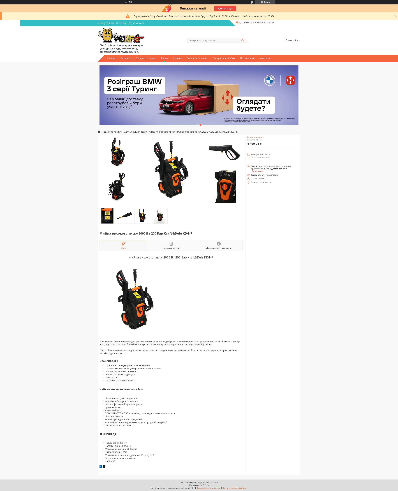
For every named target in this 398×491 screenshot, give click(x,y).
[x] (104, 467)
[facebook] (101, 467)
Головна (111, 58)
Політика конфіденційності (234, 488)
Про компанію (247, 58)
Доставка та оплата (197, 58)
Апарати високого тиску (162, 131)
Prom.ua (214, 482)
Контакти (265, 58)
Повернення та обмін (224, 58)
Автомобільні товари (135, 131)
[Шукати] (242, 40)
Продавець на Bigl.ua (199, 485)
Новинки (177, 58)
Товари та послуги (146, 58)
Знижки (164, 58)
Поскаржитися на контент (208, 488)
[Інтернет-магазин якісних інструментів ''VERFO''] (121, 35)
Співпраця (126, 58)
